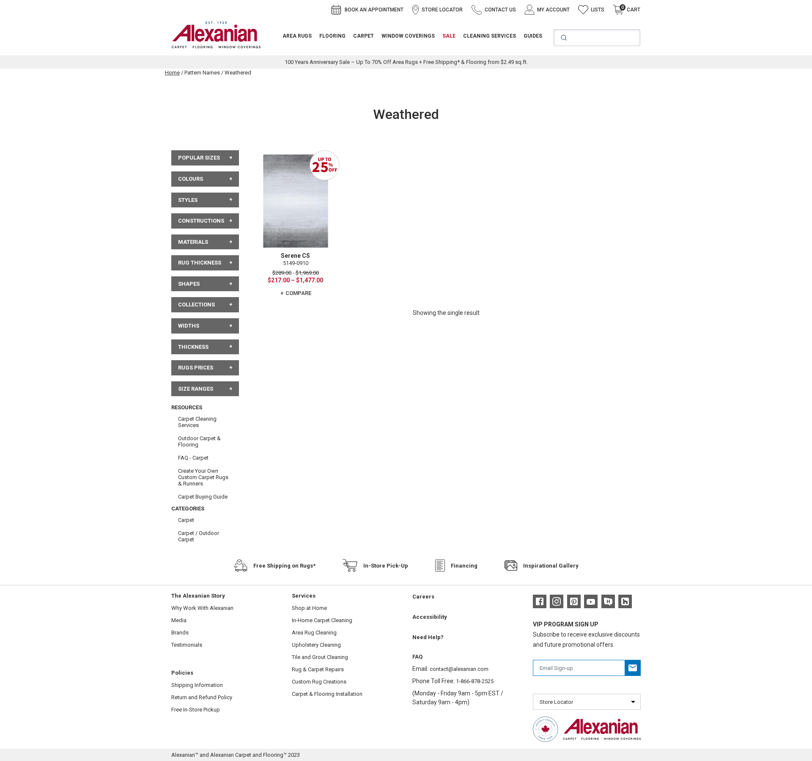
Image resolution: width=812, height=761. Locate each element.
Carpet (363, 36)
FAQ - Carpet (193, 458)
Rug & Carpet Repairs (318, 669)
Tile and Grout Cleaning (320, 657)
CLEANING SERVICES (489, 36)
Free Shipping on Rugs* (284, 565)
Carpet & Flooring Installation (327, 694)
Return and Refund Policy (201, 697)
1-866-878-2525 (475, 681)
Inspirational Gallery (551, 565)
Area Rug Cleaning (314, 632)
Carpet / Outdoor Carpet (198, 536)
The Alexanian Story (198, 596)
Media (179, 620)
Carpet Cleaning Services (197, 422)
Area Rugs (297, 36)
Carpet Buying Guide (203, 497)
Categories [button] (187, 508)
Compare (298, 293)
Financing (464, 565)
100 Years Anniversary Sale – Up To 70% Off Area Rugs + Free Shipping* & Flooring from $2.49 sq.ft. (406, 62)
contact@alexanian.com (459, 669)
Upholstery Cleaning (316, 645)
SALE (448, 36)
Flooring (332, 36)
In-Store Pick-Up (385, 565)
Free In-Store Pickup (195, 709)
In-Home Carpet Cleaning (322, 620)
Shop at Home (309, 608)
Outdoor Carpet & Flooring (199, 441)
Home (172, 72)
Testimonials (186, 645)
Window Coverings (408, 36)
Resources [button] (186, 407)
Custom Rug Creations (319, 681)
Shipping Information (197, 685)
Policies (182, 673)
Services (303, 596)
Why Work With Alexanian (202, 608)
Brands (180, 632)
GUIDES (533, 36)
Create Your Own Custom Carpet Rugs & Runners (203, 477)
